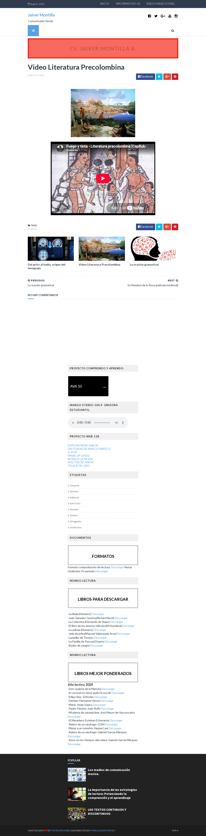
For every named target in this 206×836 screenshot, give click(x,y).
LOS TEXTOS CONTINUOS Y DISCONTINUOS (107, 811)
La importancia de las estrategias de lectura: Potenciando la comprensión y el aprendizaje (112, 794)
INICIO (104, 3)
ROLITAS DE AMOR (80, 462)
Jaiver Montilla (41, 14)
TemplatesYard (61, 830)
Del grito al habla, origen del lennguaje (46, 266)
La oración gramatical (144, 264)
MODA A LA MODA (80, 459)
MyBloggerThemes (103, 830)
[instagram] (176, 16)
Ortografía (75, 521)
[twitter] (156, 16)
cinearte (74, 485)
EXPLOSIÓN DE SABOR (83, 445)
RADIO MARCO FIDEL (160, 3)
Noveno (32, 229)
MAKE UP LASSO (79, 455)
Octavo (74, 515)
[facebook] (149, 16)
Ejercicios (75, 503)
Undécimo (75, 527)
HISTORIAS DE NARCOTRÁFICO (89, 448)
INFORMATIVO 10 (128, 3)
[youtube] (170, 16)
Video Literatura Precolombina (99, 264)
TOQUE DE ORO (79, 465)
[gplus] (163, 16)
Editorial (74, 497)
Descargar (117, 567)
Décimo (74, 491)
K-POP (72, 452)
